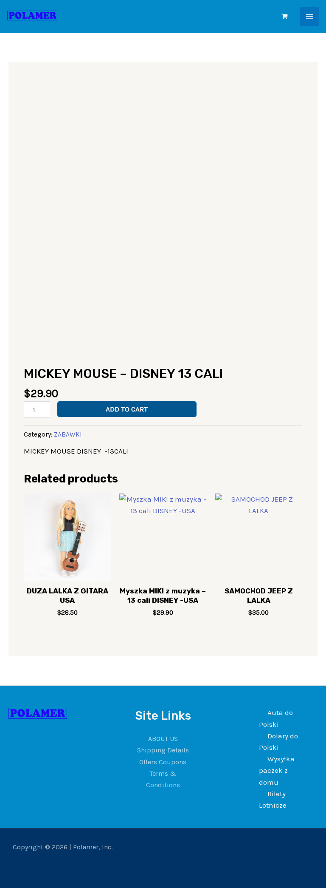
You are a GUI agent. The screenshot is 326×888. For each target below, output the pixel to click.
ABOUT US (163, 739)
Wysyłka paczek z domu (277, 770)
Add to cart (127, 409)
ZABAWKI (68, 434)
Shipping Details (163, 750)
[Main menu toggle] (309, 16)
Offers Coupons (162, 762)
